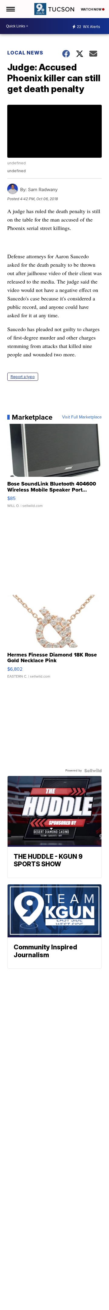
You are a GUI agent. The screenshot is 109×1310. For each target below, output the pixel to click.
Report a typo (23, 376)
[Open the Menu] (10, 9)
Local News (25, 53)
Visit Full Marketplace (82, 417)
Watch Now (91, 9)
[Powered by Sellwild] (93, 770)
